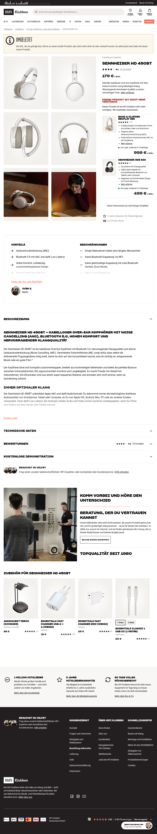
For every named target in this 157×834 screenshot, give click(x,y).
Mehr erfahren (127, 92)
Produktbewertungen (138, 759)
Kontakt (73, 728)
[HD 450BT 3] (26, 138)
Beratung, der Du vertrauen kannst (113, 520)
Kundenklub (104, 739)
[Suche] (36, 12)
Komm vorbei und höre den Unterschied (111, 503)
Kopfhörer (19, 29)
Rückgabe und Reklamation (76, 741)
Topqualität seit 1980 (106, 535)
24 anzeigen (125, 69)
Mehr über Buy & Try (124, 696)
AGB (71, 759)
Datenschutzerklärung (80, 765)
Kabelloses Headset (111, 57)
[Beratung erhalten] (148, 825)
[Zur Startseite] (16, 12)
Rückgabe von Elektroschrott (134, 752)
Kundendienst (131, 3)
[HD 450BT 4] (73, 138)
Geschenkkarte (135, 728)
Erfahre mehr (11, 418)
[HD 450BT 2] (73, 82)
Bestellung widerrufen (80, 748)
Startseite (8, 29)
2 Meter (131, 622)
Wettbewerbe (105, 754)
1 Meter (120, 622)
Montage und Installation (140, 739)
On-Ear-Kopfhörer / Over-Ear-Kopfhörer (43, 29)
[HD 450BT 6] (73, 194)
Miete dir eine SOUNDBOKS (140, 745)
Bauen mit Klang (146, 3)
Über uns (103, 733)
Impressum (74, 771)
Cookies (131, 765)
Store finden (104, 728)
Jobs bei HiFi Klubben (109, 759)
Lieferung (73, 754)
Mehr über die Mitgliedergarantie (81, 696)
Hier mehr (51, 3)
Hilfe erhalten (121, 472)
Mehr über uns (25, 797)
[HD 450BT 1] (26, 82)
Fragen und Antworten (80, 733)
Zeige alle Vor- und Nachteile (26, 281)
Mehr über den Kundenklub (27, 693)
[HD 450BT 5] (26, 194)
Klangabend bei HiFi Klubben (106, 747)
